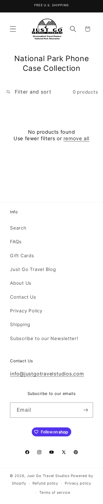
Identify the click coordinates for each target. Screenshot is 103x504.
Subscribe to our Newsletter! (44, 338)
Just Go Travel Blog (33, 269)
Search (18, 228)
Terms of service (54, 492)
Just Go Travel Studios (48, 476)
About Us (21, 283)
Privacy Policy (26, 310)
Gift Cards (22, 255)
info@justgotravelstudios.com (47, 374)
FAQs (16, 241)
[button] (13, 29)
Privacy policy (78, 483)
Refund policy (45, 483)
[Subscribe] (85, 410)
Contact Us (23, 297)
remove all (77, 138)
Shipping (20, 324)
